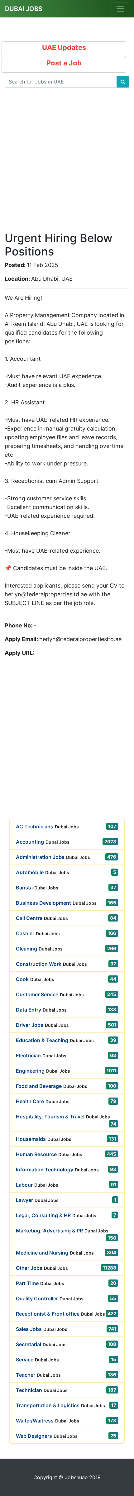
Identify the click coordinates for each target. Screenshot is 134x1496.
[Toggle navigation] (120, 8)
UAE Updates (64, 47)
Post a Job (64, 63)
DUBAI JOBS (23, 8)
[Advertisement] (67, 164)
